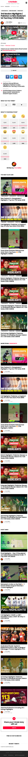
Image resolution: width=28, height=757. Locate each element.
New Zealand (20, 196)
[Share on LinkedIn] (20, 77)
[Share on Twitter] (12, 77)
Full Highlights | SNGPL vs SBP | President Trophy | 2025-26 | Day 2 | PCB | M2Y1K (13, 616)
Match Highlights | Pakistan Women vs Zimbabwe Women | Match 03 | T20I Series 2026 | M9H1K (14, 279)
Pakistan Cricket (10, 45)
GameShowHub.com (9, 50)
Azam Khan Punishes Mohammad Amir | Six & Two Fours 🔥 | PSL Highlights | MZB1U (12, 252)
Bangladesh (4, 196)
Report (15, 70)
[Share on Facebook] (7, 77)
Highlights (13, 196)
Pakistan (17, 222)
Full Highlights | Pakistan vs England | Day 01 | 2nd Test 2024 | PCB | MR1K (13, 225)
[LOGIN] (26, 2)
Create (14, 728)
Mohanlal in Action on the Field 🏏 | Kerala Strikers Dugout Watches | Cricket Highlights (12, 585)
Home (5, 755)
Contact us (10, 755)
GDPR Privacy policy (19, 755)
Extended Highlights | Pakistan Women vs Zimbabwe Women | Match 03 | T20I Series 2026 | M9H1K (14, 307)
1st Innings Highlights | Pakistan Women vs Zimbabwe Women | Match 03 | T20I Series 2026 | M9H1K (14, 678)
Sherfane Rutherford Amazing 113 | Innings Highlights (12, 708)
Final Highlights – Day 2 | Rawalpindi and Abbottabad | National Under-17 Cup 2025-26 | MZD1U (13, 554)
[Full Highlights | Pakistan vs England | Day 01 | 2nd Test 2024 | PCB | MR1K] (14, 213)
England (3, 222)
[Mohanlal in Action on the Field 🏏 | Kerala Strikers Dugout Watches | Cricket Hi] (14, 573)
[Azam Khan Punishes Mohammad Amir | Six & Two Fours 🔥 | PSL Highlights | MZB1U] (14, 239)
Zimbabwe (18, 275)
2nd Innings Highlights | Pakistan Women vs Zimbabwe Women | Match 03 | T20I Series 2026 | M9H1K (14, 335)
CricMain (12, 1)
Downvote (21, 105)
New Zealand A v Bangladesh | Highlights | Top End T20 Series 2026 (13, 199)
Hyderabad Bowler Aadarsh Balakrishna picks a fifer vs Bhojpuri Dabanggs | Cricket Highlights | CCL (13, 647)
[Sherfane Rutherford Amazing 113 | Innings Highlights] (14, 696)
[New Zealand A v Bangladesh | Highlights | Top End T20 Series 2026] (14, 187)
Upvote (6, 105)
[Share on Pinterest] (16, 77)
